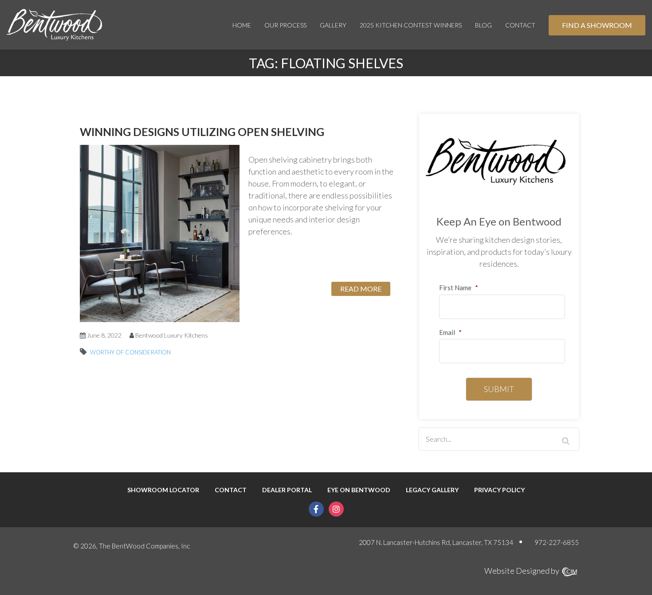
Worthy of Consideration (130, 352)
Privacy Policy (499, 490)
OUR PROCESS (285, 25)
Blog (483, 25)
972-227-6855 (556, 542)
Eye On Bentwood (358, 490)
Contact (520, 25)
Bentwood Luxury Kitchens (171, 335)
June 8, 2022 (104, 335)
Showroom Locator (163, 490)
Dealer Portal (287, 490)
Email (450, 332)
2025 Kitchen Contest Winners (411, 25)
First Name (458, 288)
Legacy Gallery (432, 490)
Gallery (333, 25)
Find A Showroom (597, 25)
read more (360, 288)
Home (241, 25)
